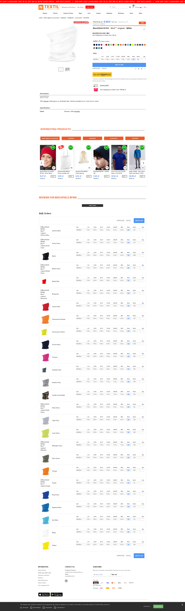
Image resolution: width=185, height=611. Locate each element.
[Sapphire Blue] (99, 48)
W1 (108, 33)
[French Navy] (97, 45)
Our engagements (43, 585)
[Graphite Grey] (109, 45)
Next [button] (40, 45)
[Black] (94, 45)
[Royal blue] (99, 45)
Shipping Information (69, 7)
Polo (89, 13)
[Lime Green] (111, 45)
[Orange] (121, 45)
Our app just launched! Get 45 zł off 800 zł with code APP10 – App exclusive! (113, 1)
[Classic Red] (106, 45)
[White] (104, 45)
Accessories (113, 138)
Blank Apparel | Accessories (50, 138)
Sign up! (114, 574)
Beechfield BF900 (44, 96)
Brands (45, 13)
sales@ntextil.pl (70, 576)
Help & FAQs (42, 583)
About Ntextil (42, 570)
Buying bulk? (104, 85)
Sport (131, 13)
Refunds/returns (43, 580)
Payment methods (43, 575)
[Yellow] (133, 45)
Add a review (92, 205)
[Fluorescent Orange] (145, 45)
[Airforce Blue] (142, 45)
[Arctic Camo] (97, 48)
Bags (80, 13)
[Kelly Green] (118, 45)
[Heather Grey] (123, 45)
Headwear (109, 13)
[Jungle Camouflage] (94, 48)
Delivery (40, 578)
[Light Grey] (135, 45)
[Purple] (101, 48)
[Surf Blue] (128, 45)
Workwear (121, 13)
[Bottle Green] (130, 45)
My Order (81, 7)
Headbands (92, 138)
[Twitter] (139, 68)
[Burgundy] (126, 45)
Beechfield (98, 28)
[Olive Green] (138, 45)
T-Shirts (55, 13)
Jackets (98, 13)
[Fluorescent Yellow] (116, 45)
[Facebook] (136, 68)
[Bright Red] (113, 45)
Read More (107, 604)
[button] (130, 7)
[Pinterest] (142, 68)
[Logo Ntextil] (49, 7)
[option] (65, 43)
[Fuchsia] (101, 45)
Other (140, 13)
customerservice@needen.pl (73, 572)
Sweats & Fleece (68, 13)
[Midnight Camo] (140, 45)
